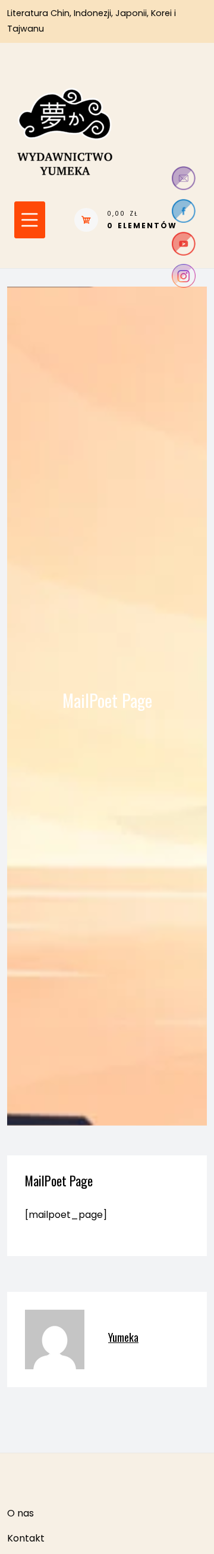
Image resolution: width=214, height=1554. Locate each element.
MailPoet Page (59, 1180)
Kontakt (26, 1538)
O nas (20, 1513)
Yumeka (123, 1337)
